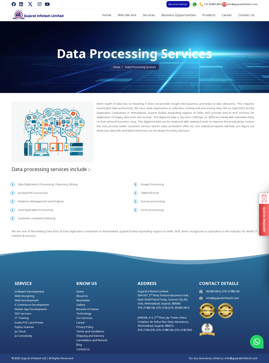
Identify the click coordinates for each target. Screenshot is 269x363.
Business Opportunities (178, 15)
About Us (82, 296)
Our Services (84, 318)
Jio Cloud (20, 331)
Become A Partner (87, 309)
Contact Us (246, 15)
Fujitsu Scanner (24, 327)
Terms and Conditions (90, 331)
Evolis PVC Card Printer (29, 322)
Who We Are (127, 15)
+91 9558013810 (212, 4)
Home (106, 15)
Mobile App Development (31, 309)
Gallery (80, 305)
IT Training (22, 318)
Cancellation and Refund (91, 340)
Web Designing (24, 296)
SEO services (23, 313)
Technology (83, 313)
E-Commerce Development (32, 305)
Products (208, 15)
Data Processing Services (140, 67)
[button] (257, 342)
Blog (79, 344)
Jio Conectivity (23, 336)
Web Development (26, 300)
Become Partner (178, 4)
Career (227, 15)
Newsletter (83, 300)
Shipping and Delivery (90, 336)
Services (149, 15)
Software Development (29, 291)
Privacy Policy (84, 327)
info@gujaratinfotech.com (242, 4)
